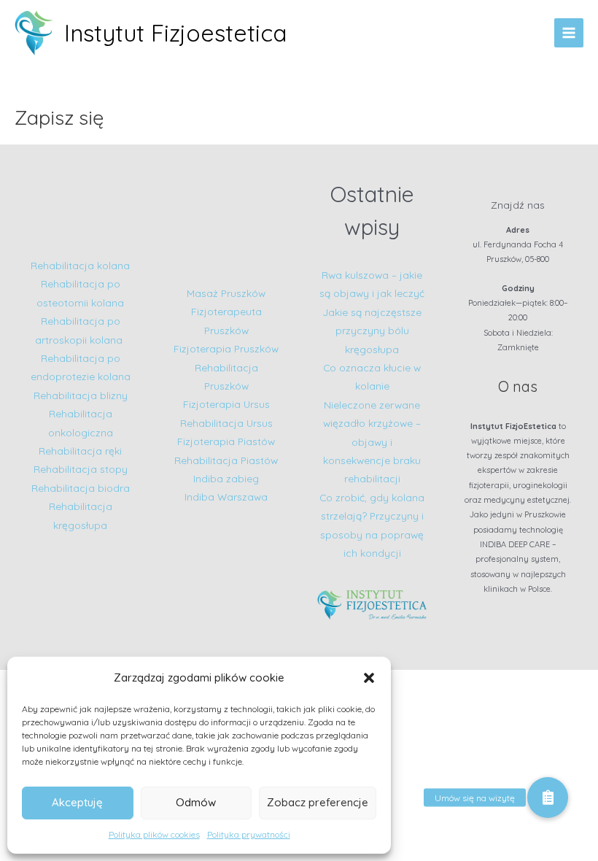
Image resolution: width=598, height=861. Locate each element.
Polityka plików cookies (154, 834)
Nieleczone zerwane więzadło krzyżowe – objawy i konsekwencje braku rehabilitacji (372, 441)
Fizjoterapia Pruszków (226, 348)
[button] (369, 678)
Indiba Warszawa (226, 496)
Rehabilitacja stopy (81, 469)
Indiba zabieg (226, 478)
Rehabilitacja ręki (80, 450)
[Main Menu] (569, 33)
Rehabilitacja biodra (80, 488)
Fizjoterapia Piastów (226, 441)
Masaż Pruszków (226, 293)
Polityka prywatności (248, 834)
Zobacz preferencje (317, 802)
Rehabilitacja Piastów (226, 460)
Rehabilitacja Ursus (226, 423)
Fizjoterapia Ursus (226, 404)
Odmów (196, 802)
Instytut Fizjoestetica (175, 32)
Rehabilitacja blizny (81, 395)
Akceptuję (77, 802)
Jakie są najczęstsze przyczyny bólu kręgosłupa (372, 330)
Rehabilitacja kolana (80, 265)
